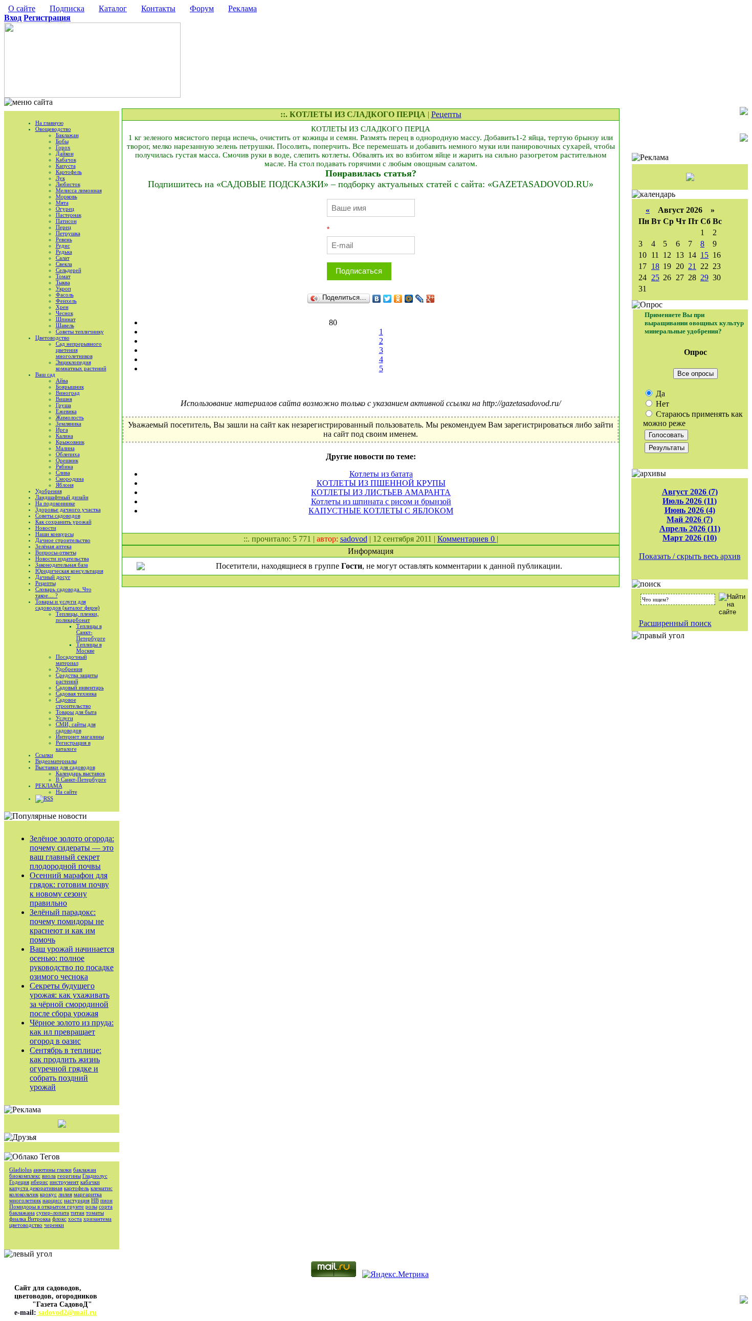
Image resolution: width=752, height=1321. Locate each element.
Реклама (242, 8)
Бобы (62, 141)
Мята (62, 202)
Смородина (70, 479)
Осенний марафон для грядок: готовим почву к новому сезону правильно (69, 889)
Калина (64, 436)
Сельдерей (68, 270)
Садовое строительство (73, 703)
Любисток (68, 184)
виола (49, 1176)
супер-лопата (52, 1213)
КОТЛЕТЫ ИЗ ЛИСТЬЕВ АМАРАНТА (381, 492)
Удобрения (48, 491)
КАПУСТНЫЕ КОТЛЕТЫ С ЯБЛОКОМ (380, 510)
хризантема (97, 1219)
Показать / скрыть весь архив (690, 556)
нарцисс (52, 1200)
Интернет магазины (80, 736)
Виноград (68, 393)
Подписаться (359, 270)
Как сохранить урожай (63, 522)
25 (655, 277)
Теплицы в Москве (89, 647)
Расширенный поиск (675, 623)
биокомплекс (24, 1176)
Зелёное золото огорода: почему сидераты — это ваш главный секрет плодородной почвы (72, 852)
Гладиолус (94, 1176)
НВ (95, 1200)
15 (704, 255)
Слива (63, 472)
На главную (49, 123)
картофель (76, 1188)
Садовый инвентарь (80, 687)
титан (77, 1213)
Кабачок (66, 159)
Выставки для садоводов (65, 767)
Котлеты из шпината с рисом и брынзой (381, 501)
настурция (77, 1200)
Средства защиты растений (77, 678)
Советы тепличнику (80, 331)
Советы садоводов (57, 515)
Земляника (68, 423)
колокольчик (23, 1194)
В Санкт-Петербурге (81, 779)
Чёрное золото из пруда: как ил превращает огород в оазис (72, 1031)
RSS (48, 798)
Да (659, 393)
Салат (63, 258)
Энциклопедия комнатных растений (81, 365)
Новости (45, 528)
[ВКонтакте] (376, 298)
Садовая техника (76, 693)
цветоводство (25, 1225)
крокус (48, 1194)
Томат (63, 276)
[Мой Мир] (409, 298)
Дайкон (65, 153)
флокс (59, 1219)
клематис (102, 1188)
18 (655, 266)
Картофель (69, 172)
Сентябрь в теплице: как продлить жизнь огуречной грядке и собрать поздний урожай (65, 1068)
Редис (63, 245)
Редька (64, 252)
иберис (39, 1182)
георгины (69, 1176)
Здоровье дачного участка (68, 509)
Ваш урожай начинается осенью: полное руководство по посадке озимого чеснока (72, 963)
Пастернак (68, 215)
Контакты (158, 8)
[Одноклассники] (398, 298)
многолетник (25, 1200)
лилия (65, 1194)
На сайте (66, 792)
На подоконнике (55, 503)
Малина (65, 448)
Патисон (66, 221)
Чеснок (64, 313)
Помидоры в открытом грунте (46, 1206)
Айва (62, 380)
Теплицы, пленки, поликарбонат (77, 617)
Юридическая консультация (69, 571)
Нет (661, 403)
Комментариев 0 (467, 538)
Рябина (64, 466)
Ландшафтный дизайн (62, 497)
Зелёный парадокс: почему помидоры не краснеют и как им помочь (67, 926)
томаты (95, 1213)
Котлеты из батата (381, 473)
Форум (202, 8)
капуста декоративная (35, 1188)
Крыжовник (70, 442)
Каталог (113, 8)
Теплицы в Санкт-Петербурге (90, 632)
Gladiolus (20, 1170)
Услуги (64, 718)
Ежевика (66, 411)
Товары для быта (76, 712)
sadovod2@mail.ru (66, 1312)
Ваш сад (45, 374)
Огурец (65, 209)
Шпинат (66, 319)
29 (704, 277)
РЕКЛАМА (48, 785)
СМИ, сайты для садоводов (76, 727)
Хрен (62, 307)
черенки (54, 1225)
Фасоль (65, 295)
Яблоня (65, 485)
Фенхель (66, 301)
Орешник (67, 460)
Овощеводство (53, 129)
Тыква (63, 282)
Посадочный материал (71, 660)
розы (91, 1206)
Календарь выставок (80, 773)
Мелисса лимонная (79, 190)
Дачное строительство (63, 540)
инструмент (64, 1182)
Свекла (64, 264)
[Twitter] (387, 298)
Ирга (62, 430)
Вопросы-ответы (55, 552)
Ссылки (44, 755)
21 (692, 266)
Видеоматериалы (56, 761)
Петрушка (68, 233)
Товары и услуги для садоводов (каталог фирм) (67, 604)
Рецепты (45, 583)
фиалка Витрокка (30, 1219)
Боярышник (70, 387)
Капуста (66, 166)
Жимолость (70, 417)
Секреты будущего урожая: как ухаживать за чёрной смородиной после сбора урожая (69, 999)
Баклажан (67, 135)
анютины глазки (52, 1170)
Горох (63, 147)
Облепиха (68, 454)
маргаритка (88, 1194)
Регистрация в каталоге (73, 746)
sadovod (353, 538)
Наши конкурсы (54, 534)
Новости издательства (62, 558)
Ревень (64, 239)
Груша (63, 405)
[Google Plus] (430, 298)
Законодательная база (61, 565)
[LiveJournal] (419, 298)
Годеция (19, 1182)
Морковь (66, 196)
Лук (60, 178)
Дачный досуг (53, 577)
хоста (75, 1219)
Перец (63, 227)
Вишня (64, 399)
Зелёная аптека (53, 546)
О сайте (21, 8)
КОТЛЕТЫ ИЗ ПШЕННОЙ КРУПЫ (381, 483)
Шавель (65, 325)
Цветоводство (52, 337)
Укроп (63, 288)
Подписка (67, 8)
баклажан (84, 1170)
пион (106, 1200)
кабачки (90, 1182)
